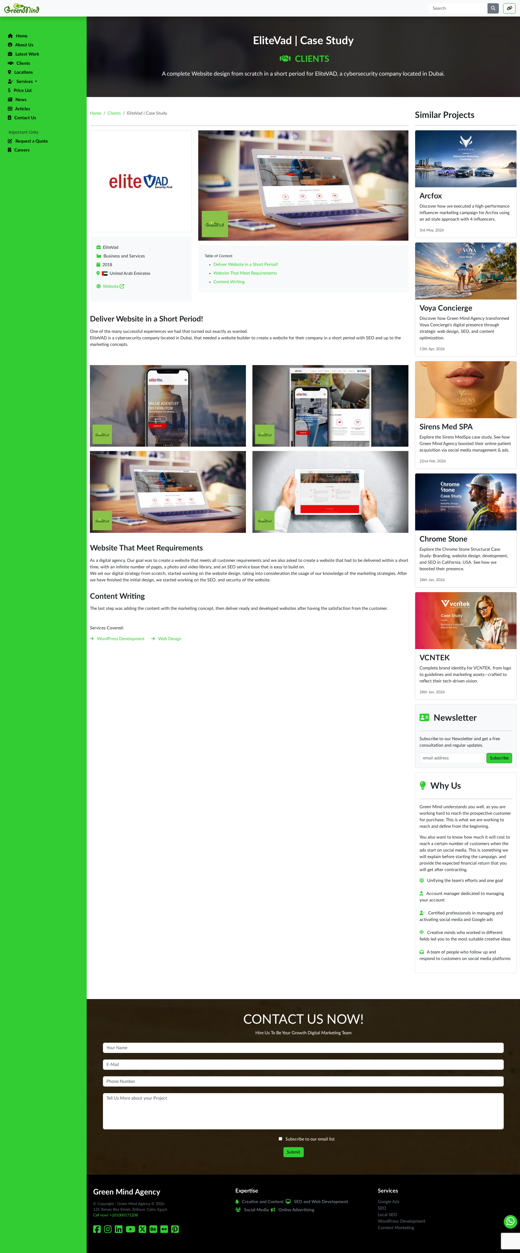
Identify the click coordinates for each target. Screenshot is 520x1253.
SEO (382, 1208)
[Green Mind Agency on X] (143, 1231)
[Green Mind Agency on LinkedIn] (120, 1231)
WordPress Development (121, 639)
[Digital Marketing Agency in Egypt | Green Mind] (43, 8)
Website (111, 286)
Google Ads (388, 1202)
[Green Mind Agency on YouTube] (132, 1231)
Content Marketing (396, 1228)
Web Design (169, 639)
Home (95, 113)
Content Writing (229, 282)
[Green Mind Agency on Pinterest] (176, 1231)
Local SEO (387, 1215)
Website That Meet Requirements (245, 273)
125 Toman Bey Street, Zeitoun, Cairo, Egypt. (130, 1210)
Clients (311, 59)
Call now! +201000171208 (115, 1215)
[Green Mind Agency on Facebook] (98, 1231)
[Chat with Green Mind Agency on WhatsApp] (510, 1221)
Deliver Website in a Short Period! (245, 264)
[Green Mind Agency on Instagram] (109, 1231)
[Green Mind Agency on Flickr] (165, 1231)
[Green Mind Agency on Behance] (154, 1231)
